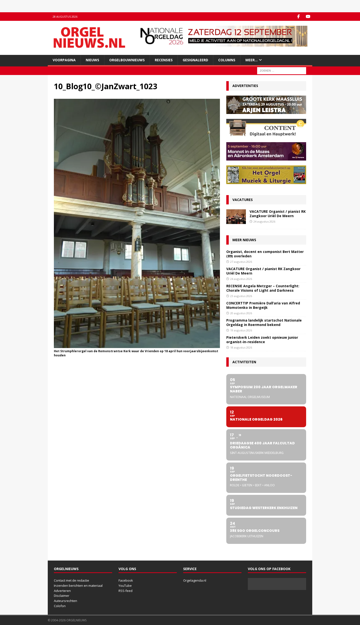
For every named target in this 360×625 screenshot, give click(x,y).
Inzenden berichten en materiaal (78, 585)
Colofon (60, 606)
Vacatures (242, 199)
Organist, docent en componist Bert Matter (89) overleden (265, 253)
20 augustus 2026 (241, 313)
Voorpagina (64, 60)
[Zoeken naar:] (281, 70)
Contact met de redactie (71, 580)
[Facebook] (298, 16)
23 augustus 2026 (241, 296)
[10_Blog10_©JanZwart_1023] (137, 345)
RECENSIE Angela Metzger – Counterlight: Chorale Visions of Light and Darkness (262, 288)
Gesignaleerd (195, 60)
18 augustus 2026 (241, 347)
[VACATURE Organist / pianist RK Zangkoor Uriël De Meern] (236, 216)
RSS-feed (125, 590)
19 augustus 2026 (241, 330)
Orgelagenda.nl (194, 580)
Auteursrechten (65, 601)
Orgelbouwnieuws (127, 60)
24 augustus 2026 (264, 221)
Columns (226, 60)
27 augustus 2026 (241, 261)
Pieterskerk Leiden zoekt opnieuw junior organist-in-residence (262, 339)
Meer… (251, 60)
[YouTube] (308, 16)
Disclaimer (61, 595)
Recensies (164, 60)
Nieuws (92, 60)
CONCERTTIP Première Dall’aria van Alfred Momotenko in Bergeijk (263, 305)
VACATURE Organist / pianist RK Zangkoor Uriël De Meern (278, 213)
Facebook (126, 580)
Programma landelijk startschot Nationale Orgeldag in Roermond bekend (264, 322)
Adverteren (62, 590)
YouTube (125, 585)
